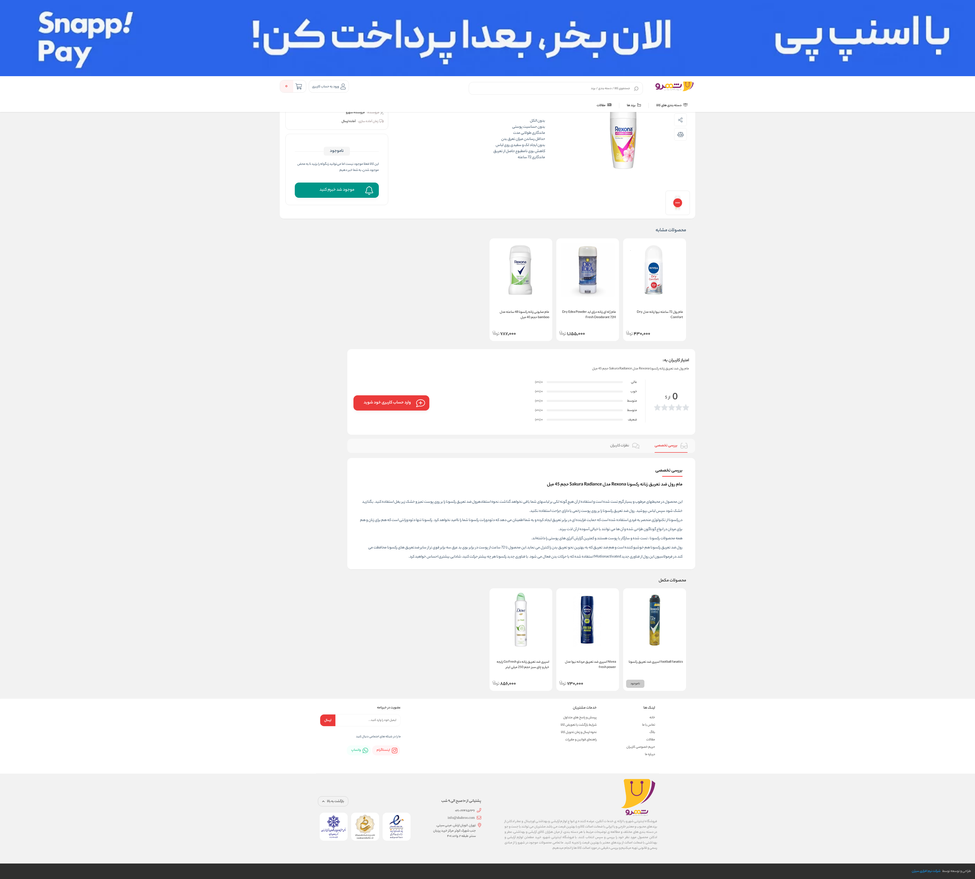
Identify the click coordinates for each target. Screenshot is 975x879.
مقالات (601, 105)
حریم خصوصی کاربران (640, 747)
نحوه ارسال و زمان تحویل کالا (579, 732)
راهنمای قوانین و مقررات (581, 739)
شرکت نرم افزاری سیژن (926, 871)
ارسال (327, 720)
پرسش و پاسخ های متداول (580, 717)
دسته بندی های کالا (669, 105)
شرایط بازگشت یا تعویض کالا (579, 725)
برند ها (631, 105)
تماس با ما (648, 725)
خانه (652, 717)
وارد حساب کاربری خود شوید (387, 402)
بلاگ (652, 732)
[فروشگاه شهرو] (674, 86)
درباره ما (650, 754)
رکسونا (674, 520)
